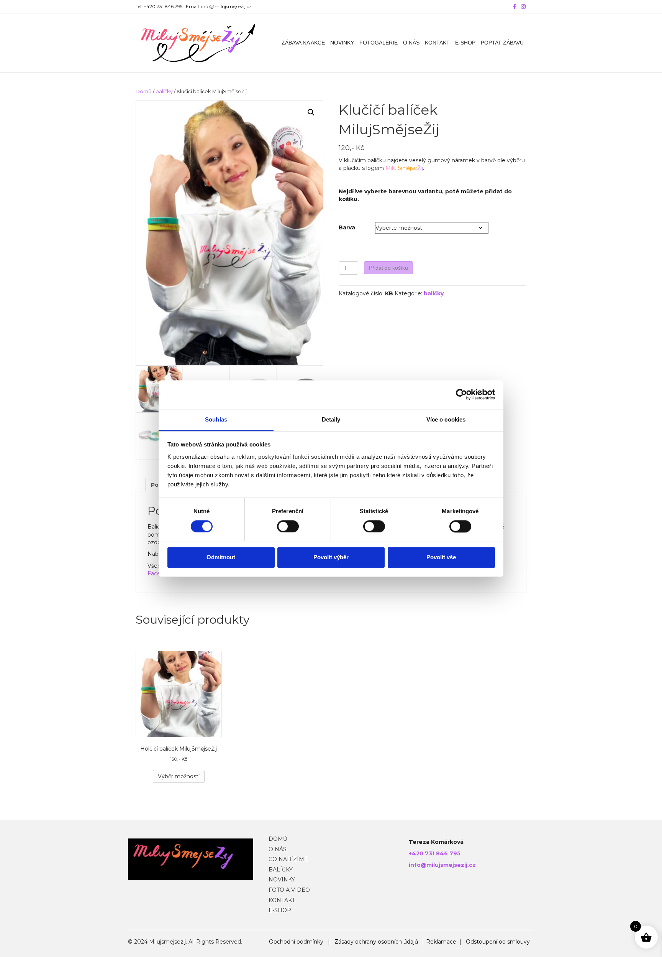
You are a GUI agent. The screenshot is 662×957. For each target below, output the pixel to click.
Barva (347, 227)
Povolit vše (441, 557)
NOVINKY (342, 43)
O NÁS (411, 43)
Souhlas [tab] (216, 419)
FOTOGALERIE (378, 43)
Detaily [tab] (331, 419)
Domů (144, 91)
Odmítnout (220, 557)
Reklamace (441, 941)
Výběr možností (179, 776)
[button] (311, 112)
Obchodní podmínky (296, 941)
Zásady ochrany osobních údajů (376, 941)
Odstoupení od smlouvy (498, 941)
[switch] (288, 526)
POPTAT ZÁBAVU (502, 43)
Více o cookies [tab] (445, 419)
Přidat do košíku (388, 268)
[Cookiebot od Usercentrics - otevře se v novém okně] (461, 394)
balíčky (164, 91)
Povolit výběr (331, 557)
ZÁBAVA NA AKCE (303, 43)
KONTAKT (437, 43)
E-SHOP (465, 43)
